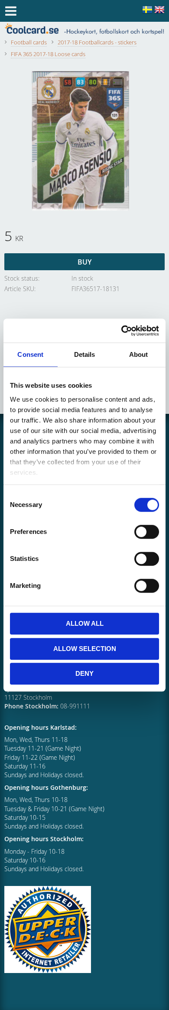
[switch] (146, 532)
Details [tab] (84, 354)
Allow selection (84, 648)
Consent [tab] (30, 354)
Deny (84, 673)
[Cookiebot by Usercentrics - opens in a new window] (121, 330)
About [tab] (138, 354)
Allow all (85, 623)
